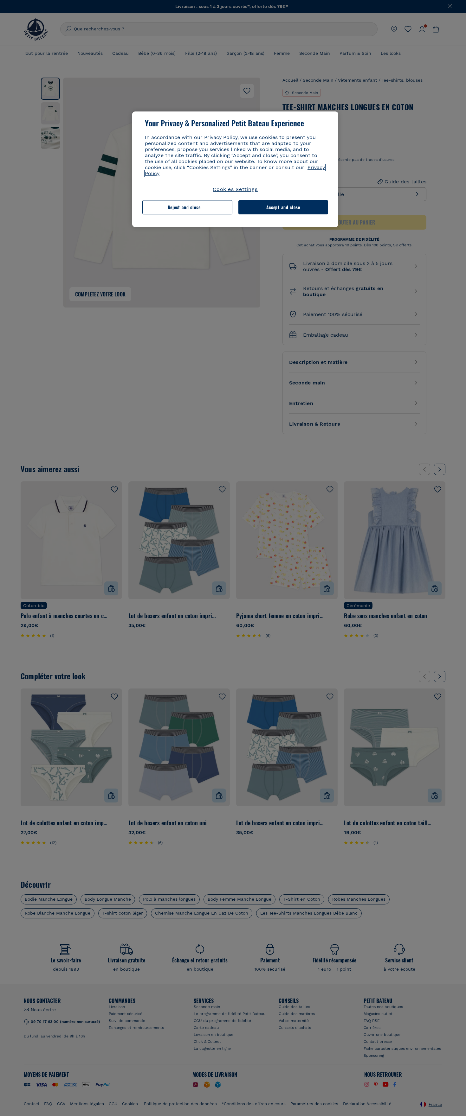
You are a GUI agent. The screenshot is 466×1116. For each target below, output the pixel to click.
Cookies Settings (235, 189)
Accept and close (283, 207)
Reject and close (184, 207)
